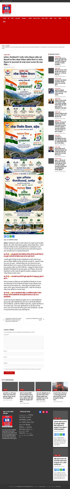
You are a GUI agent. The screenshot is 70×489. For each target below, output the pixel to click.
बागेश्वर (8, 54)
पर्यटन (55, 18)
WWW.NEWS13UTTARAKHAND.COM (25, 486)
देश (8, 18)
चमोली (59, 68)
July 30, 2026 (6, 400)
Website (5, 363)
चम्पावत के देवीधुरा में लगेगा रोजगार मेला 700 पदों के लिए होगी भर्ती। (61, 115)
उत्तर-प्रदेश (17, 18)
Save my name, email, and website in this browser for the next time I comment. (23, 369)
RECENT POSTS (54, 54)
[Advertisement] (35, 33)
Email (5, 357)
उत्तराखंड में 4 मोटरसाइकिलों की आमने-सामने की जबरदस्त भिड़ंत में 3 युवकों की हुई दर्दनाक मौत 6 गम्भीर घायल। (60, 140)
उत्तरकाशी (56, 78)
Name (5, 351)
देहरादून (59, 56)
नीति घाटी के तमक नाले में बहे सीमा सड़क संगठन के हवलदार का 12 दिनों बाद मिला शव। (61, 72)
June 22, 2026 (56, 401)
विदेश (12, 18)
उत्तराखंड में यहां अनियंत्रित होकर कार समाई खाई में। (34, 319)
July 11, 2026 (22, 403)
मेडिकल (60, 18)
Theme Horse (42, 486)
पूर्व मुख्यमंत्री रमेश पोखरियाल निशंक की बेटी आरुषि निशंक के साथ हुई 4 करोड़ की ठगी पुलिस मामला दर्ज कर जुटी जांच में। (13, 320)
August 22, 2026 (58, 96)
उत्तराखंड (23, 18)
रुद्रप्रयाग (22, 433)
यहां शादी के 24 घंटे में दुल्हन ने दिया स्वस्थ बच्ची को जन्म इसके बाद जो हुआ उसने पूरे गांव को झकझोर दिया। (9, 395)
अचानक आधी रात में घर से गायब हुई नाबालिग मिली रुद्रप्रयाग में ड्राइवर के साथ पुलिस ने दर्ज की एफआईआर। (60, 61)
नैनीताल (59, 88)
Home (4, 18)
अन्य (27, 415)
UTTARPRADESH (8, 380)
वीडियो (4, 21)
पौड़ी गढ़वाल (22, 429)
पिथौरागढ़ (59, 120)
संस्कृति (50, 18)
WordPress (58, 486)
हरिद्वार (59, 135)
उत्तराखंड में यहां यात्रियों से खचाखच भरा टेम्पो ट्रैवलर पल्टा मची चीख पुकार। (60, 82)
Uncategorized (22, 415)
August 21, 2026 (58, 156)
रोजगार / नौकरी (44, 18)
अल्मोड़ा (30, 415)
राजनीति (29, 18)
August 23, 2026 (58, 66)
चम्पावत (59, 112)
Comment (6, 334)
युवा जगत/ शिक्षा (22, 431)
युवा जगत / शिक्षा (36, 18)
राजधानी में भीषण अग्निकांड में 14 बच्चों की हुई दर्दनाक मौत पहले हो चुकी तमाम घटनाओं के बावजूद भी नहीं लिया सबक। (60, 396)
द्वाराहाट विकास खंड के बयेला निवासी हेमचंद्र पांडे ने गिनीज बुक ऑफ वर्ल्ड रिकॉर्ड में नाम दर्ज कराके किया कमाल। (61, 152)
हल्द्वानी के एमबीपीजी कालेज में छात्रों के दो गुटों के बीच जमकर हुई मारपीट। (61, 92)
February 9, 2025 (7, 67)
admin (13, 67)
